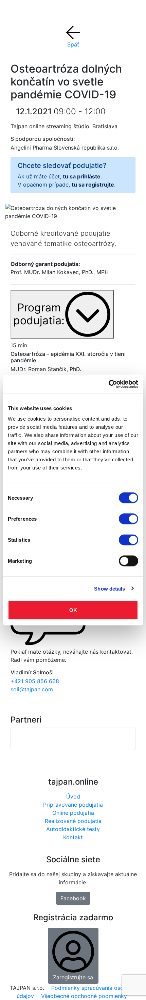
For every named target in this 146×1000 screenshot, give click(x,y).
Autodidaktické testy (73, 829)
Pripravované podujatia (73, 804)
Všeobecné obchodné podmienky (84, 996)
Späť (73, 44)
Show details (109, 588)
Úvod (73, 796)
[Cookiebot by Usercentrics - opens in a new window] (108, 384)
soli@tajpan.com (32, 689)
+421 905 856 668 (35, 681)
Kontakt (73, 837)
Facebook (73, 898)
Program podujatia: (39, 314)
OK (73, 610)
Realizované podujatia (73, 821)
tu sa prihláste (82, 176)
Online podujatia (73, 812)
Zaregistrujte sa (73, 977)
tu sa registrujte (93, 184)
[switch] (128, 519)
